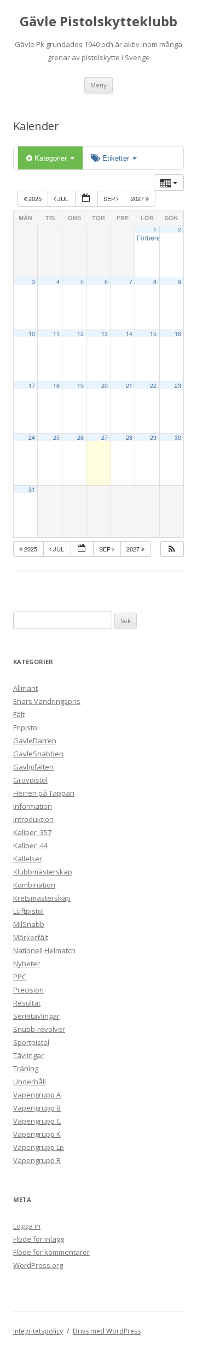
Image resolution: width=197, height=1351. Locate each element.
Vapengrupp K (37, 1134)
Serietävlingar (36, 1016)
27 (104, 437)
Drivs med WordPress (107, 1331)
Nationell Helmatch (44, 950)
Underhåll (29, 1081)
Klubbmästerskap (42, 872)
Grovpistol (30, 780)
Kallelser (27, 859)
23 (178, 385)
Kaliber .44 (30, 845)
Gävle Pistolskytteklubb (98, 21)
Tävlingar (28, 1055)
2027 (138, 198)
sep (110, 198)
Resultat (26, 1003)
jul (63, 198)
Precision (28, 990)
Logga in (26, 1226)
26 (80, 437)
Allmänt (25, 688)
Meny (98, 85)
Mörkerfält (30, 937)
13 (104, 334)
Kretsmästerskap (42, 898)
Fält (19, 714)
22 (153, 385)
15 (153, 334)
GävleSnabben (38, 754)
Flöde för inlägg (38, 1239)
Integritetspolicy (38, 1331)
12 (80, 334)
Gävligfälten (33, 767)
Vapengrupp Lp (38, 1147)
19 (80, 385)
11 (56, 334)
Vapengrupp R (37, 1160)
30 (178, 437)
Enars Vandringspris (46, 701)
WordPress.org (38, 1265)
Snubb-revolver (39, 1029)
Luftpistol (28, 911)
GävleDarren (34, 740)
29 (153, 437)
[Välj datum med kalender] (86, 199)
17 (31, 385)
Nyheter (26, 963)
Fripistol (26, 727)
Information (32, 806)
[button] (172, 549)
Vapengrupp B (37, 1108)
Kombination (34, 885)
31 (31, 489)
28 (129, 437)
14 (129, 334)
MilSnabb (28, 924)
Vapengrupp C (37, 1121)
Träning (25, 1068)
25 (56, 437)
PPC (19, 977)
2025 (35, 198)
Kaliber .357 (32, 832)
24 (31, 437)
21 (129, 385)
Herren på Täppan (43, 793)
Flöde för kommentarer (51, 1252)
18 (56, 385)
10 (31, 334)
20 (104, 385)
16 (178, 334)
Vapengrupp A (37, 1095)
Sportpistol (31, 1042)
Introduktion (33, 819)
